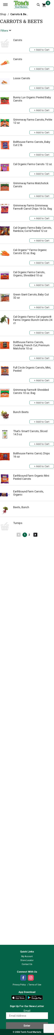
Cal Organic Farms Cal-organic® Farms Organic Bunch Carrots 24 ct (32, 320)
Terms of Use (34, 984)
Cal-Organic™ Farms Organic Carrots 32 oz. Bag (30, 251)
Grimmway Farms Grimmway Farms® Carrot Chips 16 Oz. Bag (32, 207)
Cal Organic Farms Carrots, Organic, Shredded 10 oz (29, 274)
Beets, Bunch (21, 507)
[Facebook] (23, 978)
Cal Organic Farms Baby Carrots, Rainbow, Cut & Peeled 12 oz (32, 229)
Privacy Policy (19, 984)
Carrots (17, 40)
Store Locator (26, 960)
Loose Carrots (21, 78)
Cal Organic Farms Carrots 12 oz (32, 164)
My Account (27, 956)
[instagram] (31, 978)
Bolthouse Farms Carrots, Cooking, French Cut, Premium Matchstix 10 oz (31, 345)
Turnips (17, 523)
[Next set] (35, 535)
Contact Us (27, 964)
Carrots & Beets (20, 14)
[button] (41, 49)
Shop (3, 14)
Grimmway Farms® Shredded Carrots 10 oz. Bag (31, 391)
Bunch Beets (21, 412)
